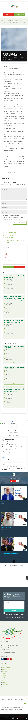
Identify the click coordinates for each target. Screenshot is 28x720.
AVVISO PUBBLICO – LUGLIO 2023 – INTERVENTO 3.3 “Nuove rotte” (14, 321)
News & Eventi (8, 14)
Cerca (8, 267)
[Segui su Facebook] (2, 659)
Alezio (3, 665)
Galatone (4, 673)
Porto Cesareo (5, 682)
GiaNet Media (20, 717)
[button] (13, 561)
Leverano (4, 679)
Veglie (3, 686)
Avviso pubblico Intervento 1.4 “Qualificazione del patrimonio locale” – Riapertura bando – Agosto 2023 (14, 299)
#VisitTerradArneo (19, 14)
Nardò (3, 680)
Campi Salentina (6, 667)
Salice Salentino (6, 684)
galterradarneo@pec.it (9, 652)
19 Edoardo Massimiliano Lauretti (9, 553)
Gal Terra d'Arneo (13, 431)
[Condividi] (15, 422)
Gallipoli (4, 675)
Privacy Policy (18, 219)
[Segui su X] (5, 659)
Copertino (4, 671)
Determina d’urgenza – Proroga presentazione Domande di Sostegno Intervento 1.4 (14, 389)
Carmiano (4, 669)
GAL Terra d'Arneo (8, 58)
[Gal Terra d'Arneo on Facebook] (14, 426)
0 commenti (9, 59)
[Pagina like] (12, 422)
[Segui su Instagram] (8, 659)
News (4, 59)
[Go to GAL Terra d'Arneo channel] (14, 474)
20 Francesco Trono (6, 527)
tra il (4, 255)
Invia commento (19, 223)
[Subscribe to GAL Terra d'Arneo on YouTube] (14, 481)
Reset (20, 267)
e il (3, 258)
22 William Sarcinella (6, 501)
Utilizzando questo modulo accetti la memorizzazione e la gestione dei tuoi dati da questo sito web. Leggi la (14, 217)
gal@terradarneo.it (9, 651)
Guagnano (4, 677)
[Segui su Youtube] (11, 659)
